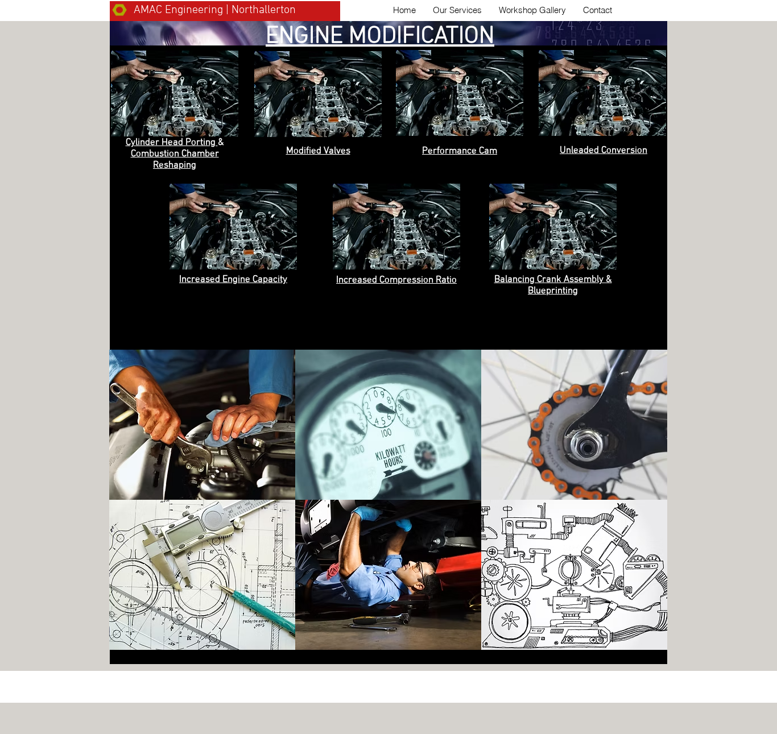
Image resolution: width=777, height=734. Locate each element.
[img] (388, 575)
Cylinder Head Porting (172, 142)
